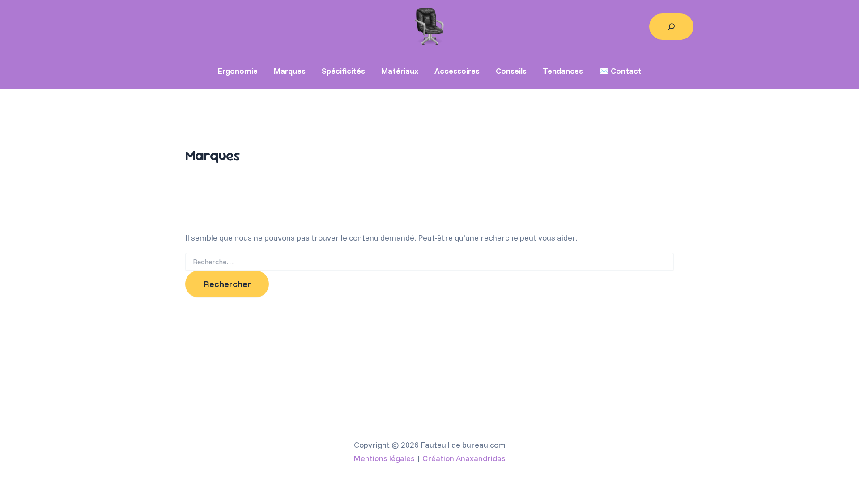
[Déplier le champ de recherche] (671, 26)
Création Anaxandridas (464, 458)
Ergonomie (238, 71)
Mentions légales (384, 458)
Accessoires (457, 71)
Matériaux (399, 71)
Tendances (563, 71)
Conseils (511, 71)
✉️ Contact (620, 71)
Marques (290, 71)
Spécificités (343, 71)
